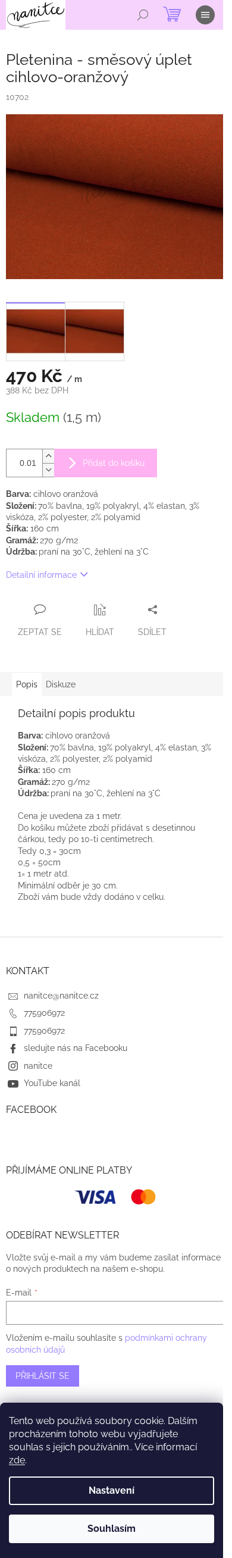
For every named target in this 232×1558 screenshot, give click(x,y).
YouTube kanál (52, 1083)
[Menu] (205, 15)
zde (17, 1460)
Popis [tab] (26, 684)
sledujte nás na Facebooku (75, 1048)
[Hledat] (143, 15)
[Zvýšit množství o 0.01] (48, 456)
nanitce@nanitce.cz (61, 995)
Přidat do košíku (114, 463)
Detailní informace (41, 575)
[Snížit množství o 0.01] (48, 470)
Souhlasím (111, 1528)
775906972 (44, 1013)
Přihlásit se (42, 1376)
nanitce (38, 1066)
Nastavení (111, 1490)
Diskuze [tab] (61, 684)
